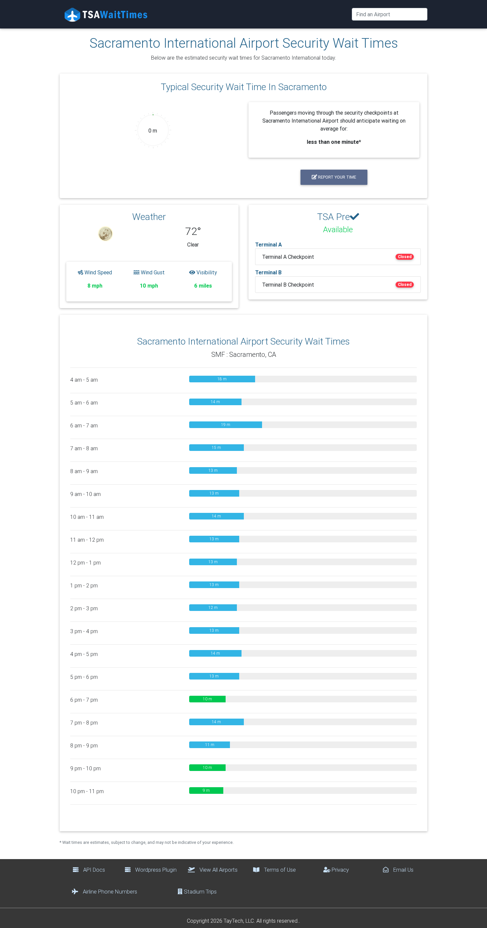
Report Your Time (336, 177)
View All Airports (218, 869)
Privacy (339, 869)
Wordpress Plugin (155, 869)
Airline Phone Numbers (109, 891)
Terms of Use (279, 869)
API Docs (93, 869)
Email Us (402, 869)
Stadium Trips (200, 891)
